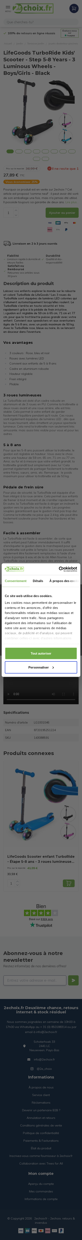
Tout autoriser (41, 653)
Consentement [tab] (15, 581)
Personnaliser (38, 667)
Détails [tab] (38, 581)
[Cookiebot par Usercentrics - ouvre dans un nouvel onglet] (59, 569)
